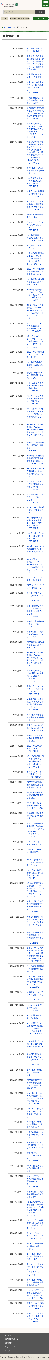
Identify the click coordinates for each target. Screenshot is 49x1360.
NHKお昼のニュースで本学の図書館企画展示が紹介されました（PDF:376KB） (35, 205)
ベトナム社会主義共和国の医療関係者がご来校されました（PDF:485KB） (35, 387)
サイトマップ (10, 1347)
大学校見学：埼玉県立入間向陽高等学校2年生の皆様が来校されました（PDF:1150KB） (35, 982)
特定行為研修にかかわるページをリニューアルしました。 (35, 1134)
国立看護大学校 (16, 4)
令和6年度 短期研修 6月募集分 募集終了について (34, 1124)
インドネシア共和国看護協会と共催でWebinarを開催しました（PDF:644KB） (35, 1294)
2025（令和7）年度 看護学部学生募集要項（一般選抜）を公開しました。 (35, 1224)
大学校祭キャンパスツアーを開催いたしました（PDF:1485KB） (35, 996)
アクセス (4, 18)
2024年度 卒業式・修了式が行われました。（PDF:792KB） (35, 805)
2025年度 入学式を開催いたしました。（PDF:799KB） (35, 748)
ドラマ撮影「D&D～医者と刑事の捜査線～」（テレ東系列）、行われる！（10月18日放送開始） (35, 1029)
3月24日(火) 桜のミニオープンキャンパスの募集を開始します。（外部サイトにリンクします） (35, 341)
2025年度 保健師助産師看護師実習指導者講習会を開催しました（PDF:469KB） (35, 459)
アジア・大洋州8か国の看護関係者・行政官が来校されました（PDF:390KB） (35, 327)
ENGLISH (40, 18)
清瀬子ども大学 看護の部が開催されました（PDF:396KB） (35, 1305)
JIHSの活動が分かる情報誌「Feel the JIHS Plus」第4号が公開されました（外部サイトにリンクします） (35, 311)
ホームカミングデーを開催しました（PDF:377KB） (35, 1007)
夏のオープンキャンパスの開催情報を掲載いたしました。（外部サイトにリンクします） (35, 676)
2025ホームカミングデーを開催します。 (35, 586)
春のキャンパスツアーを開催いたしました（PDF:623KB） (35, 774)
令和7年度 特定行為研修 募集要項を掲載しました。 (35, 717)
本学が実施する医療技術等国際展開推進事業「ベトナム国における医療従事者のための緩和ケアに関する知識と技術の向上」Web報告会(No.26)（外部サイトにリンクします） (35, 152)
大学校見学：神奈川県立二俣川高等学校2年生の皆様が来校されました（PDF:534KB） (35, 704)
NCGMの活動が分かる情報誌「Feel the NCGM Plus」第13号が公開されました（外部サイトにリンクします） (35, 889)
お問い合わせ (10, 1335)
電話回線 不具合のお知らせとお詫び (35, 49)
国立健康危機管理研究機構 (19, 18)
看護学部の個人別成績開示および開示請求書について (35, 815)
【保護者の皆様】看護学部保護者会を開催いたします (35, 100)
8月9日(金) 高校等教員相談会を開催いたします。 (35, 1246)
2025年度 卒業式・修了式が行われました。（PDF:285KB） (35, 237)
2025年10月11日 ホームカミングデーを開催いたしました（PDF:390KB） (35, 537)
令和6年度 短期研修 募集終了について (35, 852)
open (45, 3)
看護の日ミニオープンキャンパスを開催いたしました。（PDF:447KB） (35, 1317)
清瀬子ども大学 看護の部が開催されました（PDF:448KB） (35, 193)
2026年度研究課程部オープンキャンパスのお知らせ (35, 354)
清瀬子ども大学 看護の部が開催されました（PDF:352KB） (35, 727)
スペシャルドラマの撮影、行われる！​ (35, 578)
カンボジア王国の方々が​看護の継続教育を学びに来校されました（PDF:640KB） (35, 1181)
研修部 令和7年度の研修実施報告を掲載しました (35, 375)
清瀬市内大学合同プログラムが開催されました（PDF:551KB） (35, 1157)
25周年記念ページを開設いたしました (35, 215)
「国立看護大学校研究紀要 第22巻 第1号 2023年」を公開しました (35, 1045)
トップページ (9, 27)
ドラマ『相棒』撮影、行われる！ (34, 1016)
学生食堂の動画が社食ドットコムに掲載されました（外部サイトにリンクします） (35, 922)
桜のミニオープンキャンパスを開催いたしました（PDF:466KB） (35, 226)
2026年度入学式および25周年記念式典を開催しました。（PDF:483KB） (35, 182)
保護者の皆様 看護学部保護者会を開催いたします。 (35, 634)
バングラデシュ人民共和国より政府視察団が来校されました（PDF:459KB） (35, 400)
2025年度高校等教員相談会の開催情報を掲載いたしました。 (35, 644)
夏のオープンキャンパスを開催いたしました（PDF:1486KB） (35, 597)
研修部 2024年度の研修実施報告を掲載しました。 (35, 795)
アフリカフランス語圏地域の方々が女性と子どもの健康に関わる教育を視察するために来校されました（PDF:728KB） (35, 954)
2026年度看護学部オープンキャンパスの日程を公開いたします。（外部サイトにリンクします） (35, 295)
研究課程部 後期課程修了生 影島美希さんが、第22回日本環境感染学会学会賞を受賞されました (35, 113)
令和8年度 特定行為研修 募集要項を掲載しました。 (35, 170)
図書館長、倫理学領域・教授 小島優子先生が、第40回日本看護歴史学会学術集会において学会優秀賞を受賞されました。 (35, 62)
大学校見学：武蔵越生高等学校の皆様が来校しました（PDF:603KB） (35, 485)
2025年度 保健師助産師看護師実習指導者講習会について (35, 784)
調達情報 (8, 1343)
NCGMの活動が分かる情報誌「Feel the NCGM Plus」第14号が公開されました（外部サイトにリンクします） (35, 830)
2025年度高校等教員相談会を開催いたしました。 (35, 624)
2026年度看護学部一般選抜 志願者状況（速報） (35, 364)
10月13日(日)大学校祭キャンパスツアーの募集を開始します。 (35, 1113)
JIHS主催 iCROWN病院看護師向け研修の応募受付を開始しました (35, 550)
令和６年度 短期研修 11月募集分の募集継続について (35, 968)
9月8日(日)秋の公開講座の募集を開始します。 (35, 1168)
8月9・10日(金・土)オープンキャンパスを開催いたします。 (35, 1235)
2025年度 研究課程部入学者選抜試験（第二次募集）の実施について (35, 1084)
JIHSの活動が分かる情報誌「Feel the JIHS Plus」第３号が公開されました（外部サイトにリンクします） (35, 431)
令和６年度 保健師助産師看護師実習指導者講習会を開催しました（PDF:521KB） (35, 906)
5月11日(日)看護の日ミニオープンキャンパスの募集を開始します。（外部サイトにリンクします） (35, 761)
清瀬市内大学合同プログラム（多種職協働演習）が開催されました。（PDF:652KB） (35, 611)
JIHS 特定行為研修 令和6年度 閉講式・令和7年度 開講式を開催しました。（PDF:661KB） (35, 523)
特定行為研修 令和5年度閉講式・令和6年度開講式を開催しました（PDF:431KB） (35, 937)
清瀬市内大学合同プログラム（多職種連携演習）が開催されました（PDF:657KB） (35, 87)
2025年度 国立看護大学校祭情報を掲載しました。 (35, 738)
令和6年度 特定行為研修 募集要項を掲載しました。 (35, 1256)
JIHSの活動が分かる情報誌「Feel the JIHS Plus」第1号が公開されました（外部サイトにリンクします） (35, 659)
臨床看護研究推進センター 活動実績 (35, 75)
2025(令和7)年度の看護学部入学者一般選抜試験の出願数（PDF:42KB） (35, 874)
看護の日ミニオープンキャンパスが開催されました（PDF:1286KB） (35, 690)
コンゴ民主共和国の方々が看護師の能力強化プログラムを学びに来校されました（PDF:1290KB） (35, 1098)
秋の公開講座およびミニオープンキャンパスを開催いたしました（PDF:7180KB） (35, 1059)
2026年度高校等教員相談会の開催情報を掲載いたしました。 (35, 281)
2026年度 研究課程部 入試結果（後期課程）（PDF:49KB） (35, 446)
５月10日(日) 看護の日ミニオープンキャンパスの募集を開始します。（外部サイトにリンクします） (35, 258)
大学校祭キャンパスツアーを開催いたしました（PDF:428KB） (35, 498)
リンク (7, 1351)
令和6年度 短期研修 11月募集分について (35, 1072)
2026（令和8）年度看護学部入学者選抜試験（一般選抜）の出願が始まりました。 (35, 414)
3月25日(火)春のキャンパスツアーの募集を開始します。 (35, 862)
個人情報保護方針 (12, 1339)
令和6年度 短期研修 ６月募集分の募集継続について (35, 1282)
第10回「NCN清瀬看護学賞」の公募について (35, 510)
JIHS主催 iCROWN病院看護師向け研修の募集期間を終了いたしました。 (35, 472)
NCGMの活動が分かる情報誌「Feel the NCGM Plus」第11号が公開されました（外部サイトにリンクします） (35, 1208)
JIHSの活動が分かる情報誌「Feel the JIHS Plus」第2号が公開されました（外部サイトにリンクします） (35, 565)
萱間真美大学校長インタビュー (35, 246)
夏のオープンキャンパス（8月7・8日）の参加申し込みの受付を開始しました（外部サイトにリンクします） (35, 130)
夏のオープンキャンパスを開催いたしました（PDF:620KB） (35, 1145)
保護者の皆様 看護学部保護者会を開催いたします (35, 1194)
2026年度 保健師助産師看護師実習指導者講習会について (35, 271)
